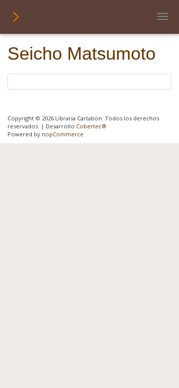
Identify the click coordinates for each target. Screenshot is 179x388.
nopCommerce (63, 134)
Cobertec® (91, 126)
